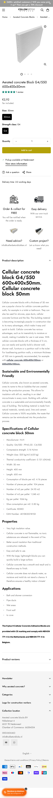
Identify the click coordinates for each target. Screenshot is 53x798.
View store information (16, 163)
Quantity (6, 141)
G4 (5, 131)
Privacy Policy (35, 760)
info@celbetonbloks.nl (12, 736)
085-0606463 (8, 732)
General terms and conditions (16, 760)
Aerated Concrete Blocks (24, 17)
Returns (46, 760)
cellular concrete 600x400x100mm (24, 360)
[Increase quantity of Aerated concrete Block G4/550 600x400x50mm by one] (47, 141)
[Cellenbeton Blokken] (26, 10)
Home (4, 17)
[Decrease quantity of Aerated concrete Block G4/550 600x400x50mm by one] (16, 141)
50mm (7, 117)
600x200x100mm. (11, 364)
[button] (48, 10)
